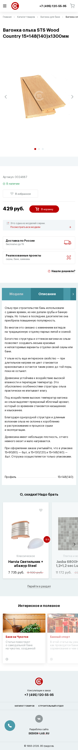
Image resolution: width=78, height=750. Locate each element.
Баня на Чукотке (17, 637)
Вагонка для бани (50, 17)
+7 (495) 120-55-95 (39, 694)
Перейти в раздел (39, 586)
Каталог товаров (26, 17)
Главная (7, 17)
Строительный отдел (50, 706)
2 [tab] (39, 149)
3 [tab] (43, 149)
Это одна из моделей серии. (27, 225)
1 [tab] (35, 149)
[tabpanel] (39, 95)
